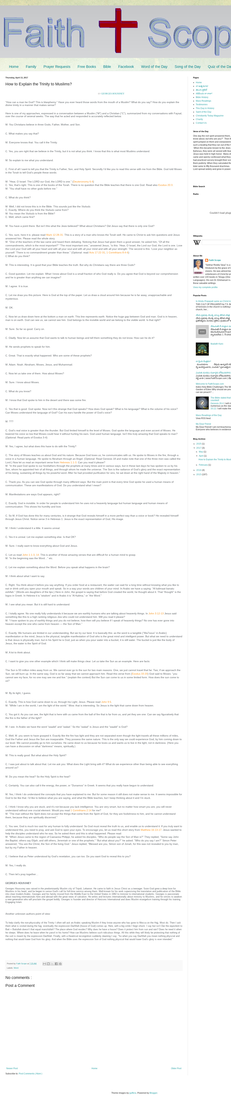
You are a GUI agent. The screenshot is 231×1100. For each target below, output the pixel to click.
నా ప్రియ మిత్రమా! (203, 361)
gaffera (132, 1093)
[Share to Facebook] (56, 964)
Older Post (176, 1068)
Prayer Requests (56, 67)
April (201, 456)
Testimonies (202, 104)
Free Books (87, 67)
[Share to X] (52, 964)
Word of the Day (154, 67)
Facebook (126, 67)
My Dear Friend (203, 424)
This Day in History (205, 108)
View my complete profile (205, 287)
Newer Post (12, 1068)
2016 (199, 470)
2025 (199, 444)
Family (31, 67)
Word (16, 968)
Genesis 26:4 (217, 403)
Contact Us (201, 123)
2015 (199, 474)
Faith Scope (215, 260)
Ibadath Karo (217, 344)
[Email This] (44, 964)
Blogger (153, 1093)
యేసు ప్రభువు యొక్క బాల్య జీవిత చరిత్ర (213, 315)
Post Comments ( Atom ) (30, 1073)
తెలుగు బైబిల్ (201, 90)
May (201, 451)
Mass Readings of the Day (209, 415)
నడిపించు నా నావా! (204, 93)
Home (14, 67)
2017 (199, 448)
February (203, 465)
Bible (107, 67)
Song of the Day (188, 67)
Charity (199, 119)
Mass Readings (203, 101)
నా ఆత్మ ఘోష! (202, 86)
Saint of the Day (203, 112)
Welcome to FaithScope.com (210, 384)
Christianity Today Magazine (210, 115)
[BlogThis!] (48, 964)
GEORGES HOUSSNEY (112, 93)
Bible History (202, 97)
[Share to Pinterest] (60, 964)
